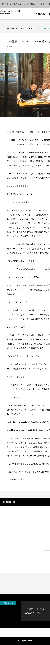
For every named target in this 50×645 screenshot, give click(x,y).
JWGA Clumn (12, 46)
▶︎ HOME (40, 14)
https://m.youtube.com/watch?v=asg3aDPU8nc (31, 422)
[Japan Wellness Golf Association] (14, 13)
